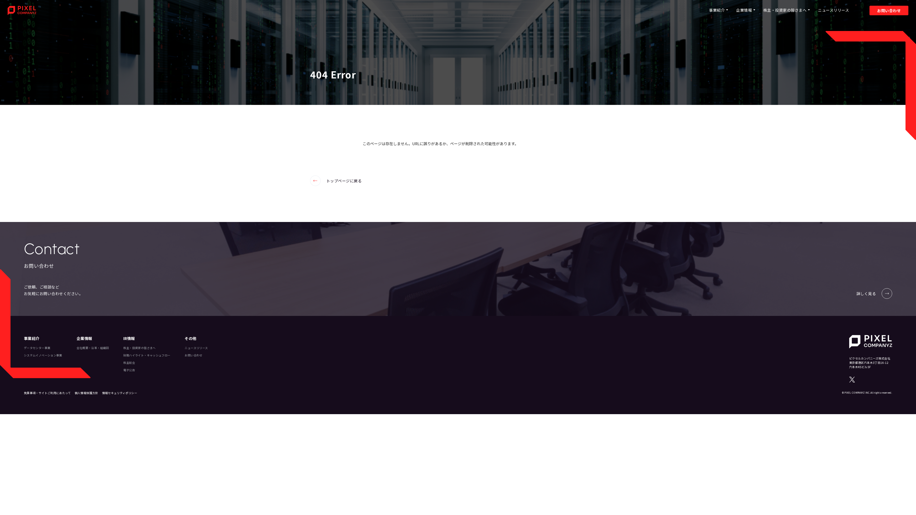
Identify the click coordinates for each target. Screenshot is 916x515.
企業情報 (744, 10)
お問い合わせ (889, 10)
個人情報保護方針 (86, 393)
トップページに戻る (336, 180)
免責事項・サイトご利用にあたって (47, 393)
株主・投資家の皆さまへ (785, 10)
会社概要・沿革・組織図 (93, 348)
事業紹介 (717, 10)
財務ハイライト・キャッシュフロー (147, 355)
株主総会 (129, 362)
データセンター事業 (37, 348)
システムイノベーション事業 (43, 355)
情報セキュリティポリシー (119, 393)
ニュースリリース (833, 10)
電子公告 (129, 370)
